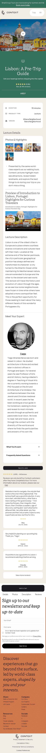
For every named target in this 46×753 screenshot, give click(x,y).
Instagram (24, 721)
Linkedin (24, 724)
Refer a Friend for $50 (10, 699)
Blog (4, 716)
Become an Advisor (9, 724)
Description (26, 594)
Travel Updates (8, 721)
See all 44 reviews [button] (23, 86)
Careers (24, 707)
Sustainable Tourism (28, 704)
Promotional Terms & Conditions (23, 747)
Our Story (24, 699)
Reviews (38, 594)
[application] (23, 221)
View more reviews (23, 575)
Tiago (23, 353)
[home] (11, 14)
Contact (6, 726)
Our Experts (25, 702)
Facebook (24, 716)
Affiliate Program (8, 702)
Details (5, 594)
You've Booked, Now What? (12, 729)
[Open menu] (40, 13)
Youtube (24, 726)
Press (23, 709)
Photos (15, 594)
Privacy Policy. (37, 636)
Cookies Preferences (23, 750)
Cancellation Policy (23, 743)
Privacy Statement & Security (23, 739)
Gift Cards (6, 704)
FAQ (6, 485)
